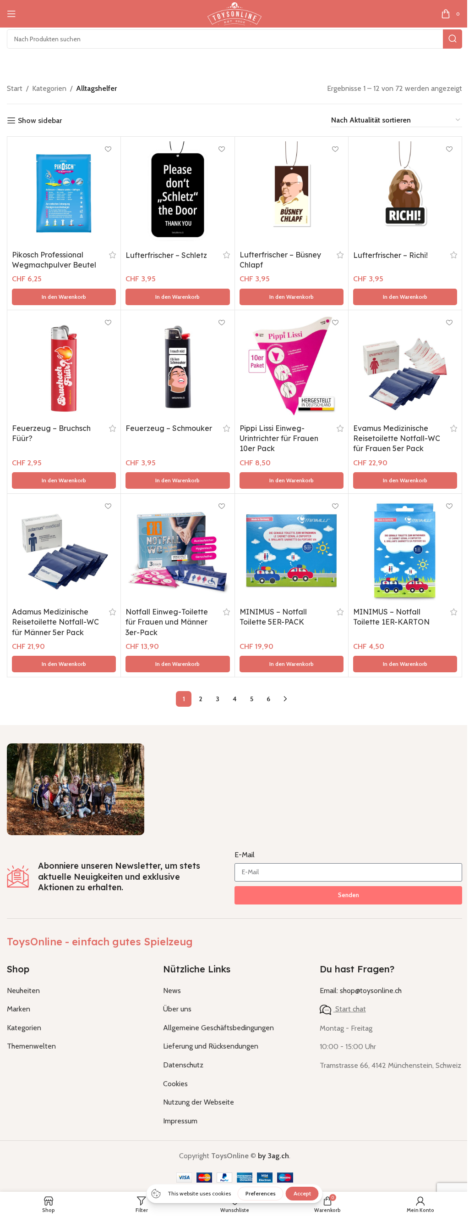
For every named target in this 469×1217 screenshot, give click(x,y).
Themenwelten (31, 1046)
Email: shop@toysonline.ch (361, 990)
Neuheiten (23, 990)
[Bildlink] (75, 788)
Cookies (175, 1083)
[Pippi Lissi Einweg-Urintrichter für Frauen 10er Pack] (292, 367)
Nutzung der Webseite (198, 1102)
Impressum (180, 1121)
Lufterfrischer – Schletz (166, 255)
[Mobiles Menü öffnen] (11, 14)
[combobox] (234, 39)
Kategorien (49, 88)
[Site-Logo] (234, 13)
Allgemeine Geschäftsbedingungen (218, 1027)
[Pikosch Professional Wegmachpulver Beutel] (64, 193)
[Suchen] (452, 39)
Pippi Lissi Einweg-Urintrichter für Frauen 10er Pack (279, 438)
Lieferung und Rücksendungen (210, 1046)
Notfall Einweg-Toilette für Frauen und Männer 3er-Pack (166, 622)
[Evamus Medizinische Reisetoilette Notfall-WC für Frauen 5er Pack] (405, 367)
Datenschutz (183, 1065)
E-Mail (244, 854)
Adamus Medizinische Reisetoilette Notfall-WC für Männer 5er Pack (55, 622)
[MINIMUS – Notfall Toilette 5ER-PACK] (292, 550)
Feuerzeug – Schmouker (168, 428)
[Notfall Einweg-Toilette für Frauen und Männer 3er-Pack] (177, 550)
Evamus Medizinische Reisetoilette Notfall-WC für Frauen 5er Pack (396, 438)
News (172, 990)
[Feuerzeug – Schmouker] (177, 367)
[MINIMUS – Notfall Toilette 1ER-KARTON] (405, 550)
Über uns (177, 1009)
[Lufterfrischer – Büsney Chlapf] (292, 193)
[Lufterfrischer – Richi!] (405, 193)
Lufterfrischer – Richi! (390, 255)
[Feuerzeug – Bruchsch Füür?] (64, 367)
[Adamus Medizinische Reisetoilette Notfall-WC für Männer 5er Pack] (64, 550)
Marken (18, 1009)
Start (14, 88)
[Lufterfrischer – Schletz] (177, 193)
